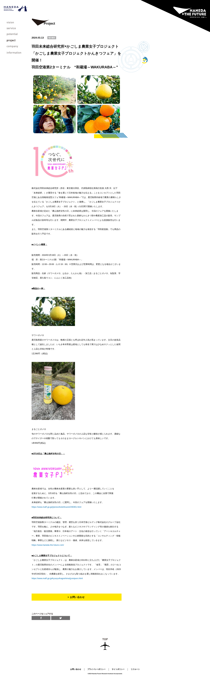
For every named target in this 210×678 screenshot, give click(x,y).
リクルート (135, 669)
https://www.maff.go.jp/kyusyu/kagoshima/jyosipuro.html (57, 578)
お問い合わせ (75, 669)
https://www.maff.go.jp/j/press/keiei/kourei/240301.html (56, 507)
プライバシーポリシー (96, 669)
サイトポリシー (118, 669)
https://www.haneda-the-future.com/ (48, 545)
